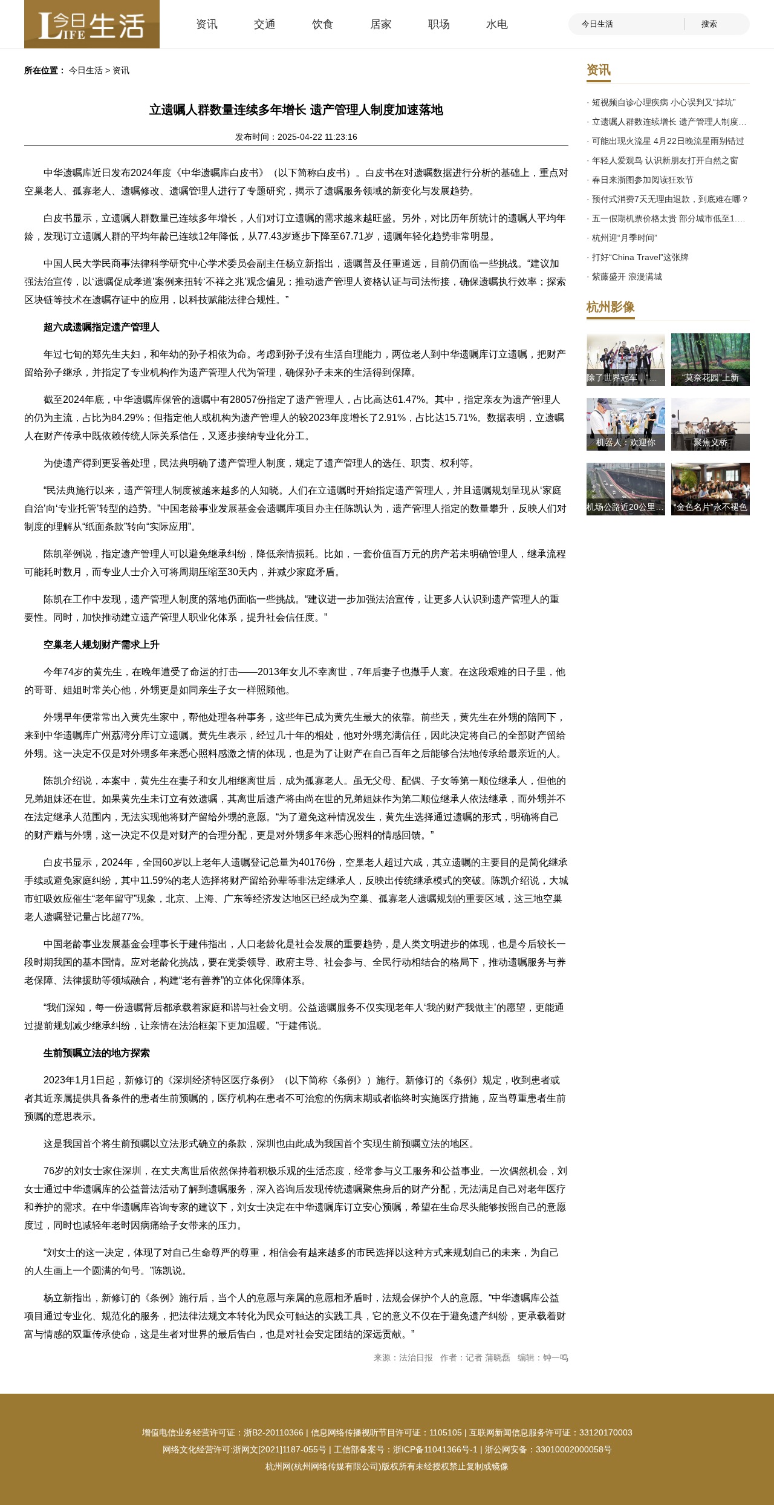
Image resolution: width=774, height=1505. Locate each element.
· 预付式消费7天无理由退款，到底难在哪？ (668, 199)
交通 (265, 24)
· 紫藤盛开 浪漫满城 (624, 276)
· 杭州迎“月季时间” (622, 238)
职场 (439, 24)
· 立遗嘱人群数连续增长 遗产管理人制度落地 (668, 121)
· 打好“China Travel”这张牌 (638, 257)
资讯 (207, 24)
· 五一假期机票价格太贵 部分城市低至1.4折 (668, 218)
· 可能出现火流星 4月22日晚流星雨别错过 (665, 141)
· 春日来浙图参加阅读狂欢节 (640, 179)
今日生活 (86, 70)
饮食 (323, 24)
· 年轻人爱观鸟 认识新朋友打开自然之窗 (662, 160)
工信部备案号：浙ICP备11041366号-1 (406, 1449)
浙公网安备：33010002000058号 (548, 1449)
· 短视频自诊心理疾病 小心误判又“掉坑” (661, 102)
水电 (497, 24)
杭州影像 (611, 306)
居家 (381, 24)
